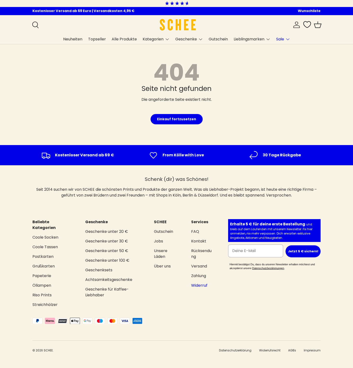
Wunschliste (309, 10)
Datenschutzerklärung (235, 350)
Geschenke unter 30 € (106, 241)
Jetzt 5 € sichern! (303, 251)
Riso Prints (42, 295)
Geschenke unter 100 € (107, 260)
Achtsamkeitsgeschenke (108, 279)
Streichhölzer (45, 304)
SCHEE (48, 350)
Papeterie (41, 276)
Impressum (312, 350)
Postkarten (43, 256)
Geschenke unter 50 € (106, 251)
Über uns (162, 266)
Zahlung (198, 276)
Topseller (97, 39)
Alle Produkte (124, 39)
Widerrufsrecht (269, 350)
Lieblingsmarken (249, 39)
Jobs (158, 241)
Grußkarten (43, 266)
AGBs (292, 350)
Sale (280, 39)
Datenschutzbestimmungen (268, 268)
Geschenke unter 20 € (106, 231)
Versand (199, 266)
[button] (317, 24)
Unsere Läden (160, 253)
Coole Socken (45, 237)
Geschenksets (98, 270)
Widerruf (199, 285)
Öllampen (41, 285)
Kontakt (198, 241)
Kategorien (153, 39)
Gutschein (218, 39)
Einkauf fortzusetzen (176, 119)
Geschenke (186, 39)
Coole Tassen (45, 247)
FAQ (195, 231)
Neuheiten (72, 39)
